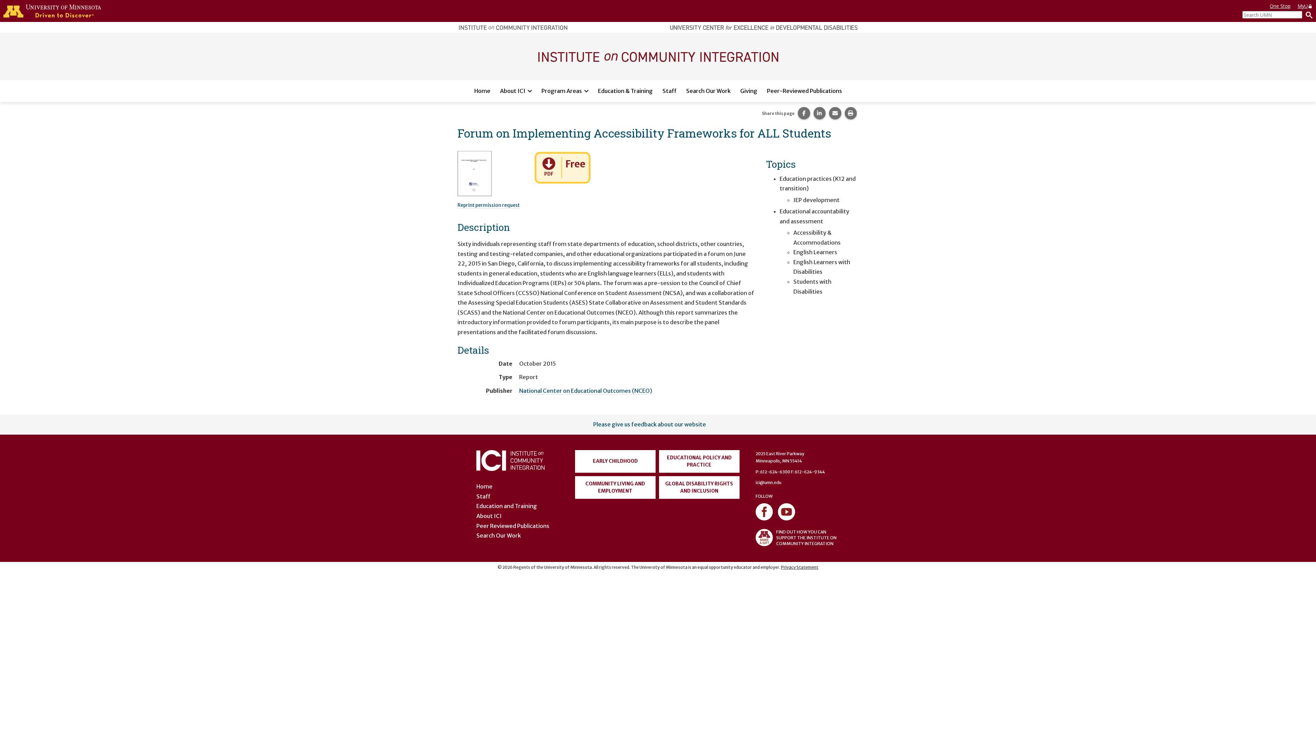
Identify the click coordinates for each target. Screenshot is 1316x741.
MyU (1302, 6)
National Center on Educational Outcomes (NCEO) (585, 390)
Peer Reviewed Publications (512, 525)
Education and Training (506, 506)
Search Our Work (708, 90)
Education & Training (625, 90)
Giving (748, 90)
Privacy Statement (799, 567)
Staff (669, 90)
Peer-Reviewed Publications (804, 90)
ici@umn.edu (768, 482)
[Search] (1307, 15)
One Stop (1280, 6)
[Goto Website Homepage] (658, 55)
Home (482, 90)
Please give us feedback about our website (649, 424)
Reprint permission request (489, 205)
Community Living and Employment (615, 487)
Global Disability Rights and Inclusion (699, 487)
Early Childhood (615, 461)
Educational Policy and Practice (699, 461)
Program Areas (561, 90)
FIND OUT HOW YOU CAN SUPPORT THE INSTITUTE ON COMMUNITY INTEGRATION (806, 537)
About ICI (512, 90)
